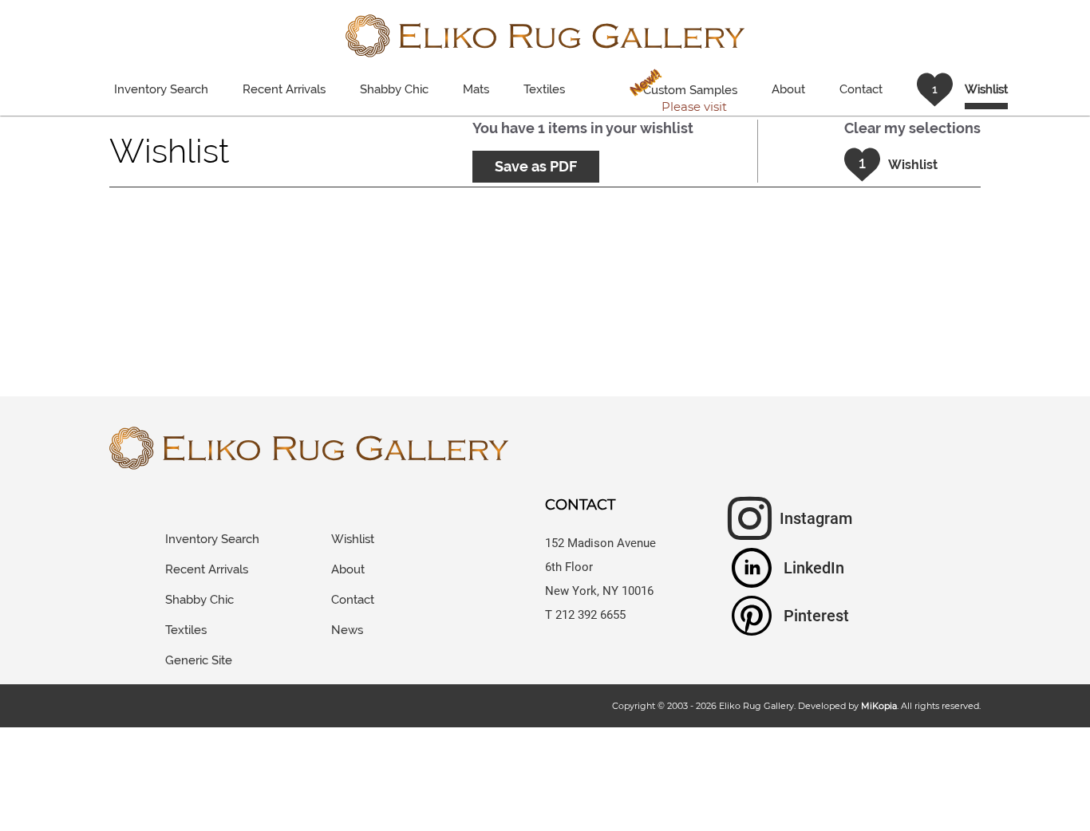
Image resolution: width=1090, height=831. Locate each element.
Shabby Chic (394, 89)
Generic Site (198, 660)
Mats (476, 89)
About (788, 89)
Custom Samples (682, 90)
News (347, 630)
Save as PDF (536, 166)
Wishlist (352, 539)
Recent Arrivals (284, 89)
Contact (861, 89)
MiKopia (879, 705)
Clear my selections (912, 128)
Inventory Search (161, 89)
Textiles (544, 89)
